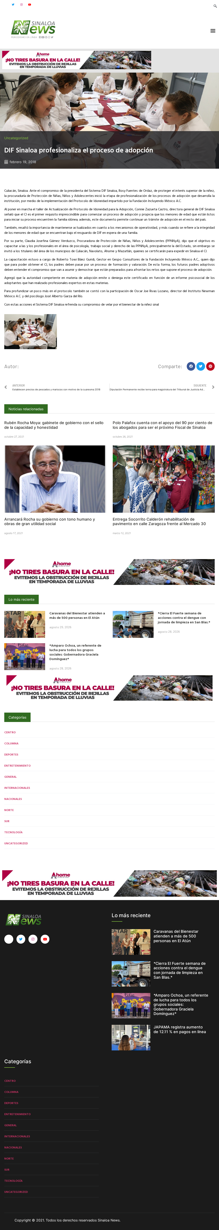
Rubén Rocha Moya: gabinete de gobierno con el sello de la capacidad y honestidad (54, 425)
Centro (10, 732)
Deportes (11, 754)
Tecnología (13, 832)
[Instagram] (21, 4)
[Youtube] (29, 4)
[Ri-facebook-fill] (4, 4)
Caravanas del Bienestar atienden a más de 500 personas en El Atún (77, 615)
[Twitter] (13, 4)
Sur (6, 821)
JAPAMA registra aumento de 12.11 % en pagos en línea (180, 1029)
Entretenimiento (17, 765)
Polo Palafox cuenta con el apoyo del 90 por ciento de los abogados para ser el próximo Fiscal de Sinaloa (162, 425)
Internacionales (17, 787)
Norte (9, 810)
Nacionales (13, 799)
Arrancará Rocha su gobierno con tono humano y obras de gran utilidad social (49, 521)
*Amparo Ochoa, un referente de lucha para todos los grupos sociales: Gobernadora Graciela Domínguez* (75, 652)
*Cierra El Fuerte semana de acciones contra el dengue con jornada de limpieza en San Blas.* (184, 618)
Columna (11, 743)
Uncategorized (16, 138)
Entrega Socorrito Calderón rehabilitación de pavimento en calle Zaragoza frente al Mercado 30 (159, 521)
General (10, 776)
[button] (213, 31)
